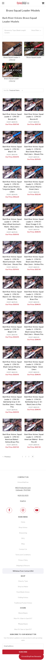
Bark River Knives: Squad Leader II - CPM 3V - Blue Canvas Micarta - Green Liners (33, 185)
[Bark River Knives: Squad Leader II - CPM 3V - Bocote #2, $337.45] (12, 104)
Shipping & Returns (23, 565)
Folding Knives (23, 597)
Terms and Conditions (23, 555)
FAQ (23, 538)
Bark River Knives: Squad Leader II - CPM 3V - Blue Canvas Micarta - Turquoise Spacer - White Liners (12, 187)
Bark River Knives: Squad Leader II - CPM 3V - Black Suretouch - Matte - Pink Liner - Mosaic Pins (12, 260)
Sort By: (6, 90)
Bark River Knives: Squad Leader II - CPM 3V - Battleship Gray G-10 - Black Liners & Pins (33, 400)
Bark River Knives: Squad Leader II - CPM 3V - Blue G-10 (12, 149)
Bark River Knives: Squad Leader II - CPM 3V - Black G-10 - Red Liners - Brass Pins (33, 295)
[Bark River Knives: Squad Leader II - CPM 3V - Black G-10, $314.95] (12, 317)
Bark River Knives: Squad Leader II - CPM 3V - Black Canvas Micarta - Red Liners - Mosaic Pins (33, 330)
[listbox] (16, 90)
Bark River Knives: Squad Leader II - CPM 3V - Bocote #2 (12, 116)
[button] (23, 31)
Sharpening (23, 533)
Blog (23, 544)
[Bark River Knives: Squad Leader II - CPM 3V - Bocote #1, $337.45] (34, 104)
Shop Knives (23, 527)
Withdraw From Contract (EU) (23, 571)
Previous (7, 457)
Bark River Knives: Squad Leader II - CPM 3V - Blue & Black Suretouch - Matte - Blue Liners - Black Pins (12, 224)
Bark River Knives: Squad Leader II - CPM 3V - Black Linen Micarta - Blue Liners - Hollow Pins (34, 260)
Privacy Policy (23, 560)
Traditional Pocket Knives (23, 603)
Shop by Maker (23, 586)
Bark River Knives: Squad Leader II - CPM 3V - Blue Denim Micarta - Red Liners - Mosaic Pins (33, 150)
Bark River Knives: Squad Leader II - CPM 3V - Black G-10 (12, 329)
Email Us (23, 501)
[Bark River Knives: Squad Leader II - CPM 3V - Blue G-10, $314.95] (12, 137)
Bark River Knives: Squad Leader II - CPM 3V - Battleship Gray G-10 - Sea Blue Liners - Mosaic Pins (12, 402)
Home (23, 522)
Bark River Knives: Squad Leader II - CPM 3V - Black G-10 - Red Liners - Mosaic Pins (12, 295)
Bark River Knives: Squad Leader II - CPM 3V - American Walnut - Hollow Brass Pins (12, 438)
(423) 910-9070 (23, 495)
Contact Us (23, 549)
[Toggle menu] (3, 3)
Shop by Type (23, 581)
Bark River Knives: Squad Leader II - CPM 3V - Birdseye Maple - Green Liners (33, 365)
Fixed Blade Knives (23, 592)
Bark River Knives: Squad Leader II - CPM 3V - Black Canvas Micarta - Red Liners (12, 365)
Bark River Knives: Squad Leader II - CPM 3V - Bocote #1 (33, 116)
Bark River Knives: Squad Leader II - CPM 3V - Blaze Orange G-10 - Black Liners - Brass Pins (33, 223)
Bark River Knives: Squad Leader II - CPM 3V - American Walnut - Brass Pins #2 (33, 438)
